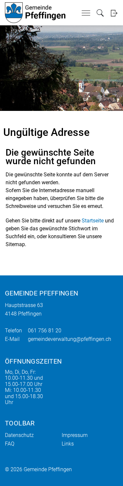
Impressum (75, 435)
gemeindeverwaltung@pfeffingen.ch (69, 339)
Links (68, 444)
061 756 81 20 (44, 330)
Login (114, 13)
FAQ (9, 444)
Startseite (93, 220)
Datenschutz (19, 435)
